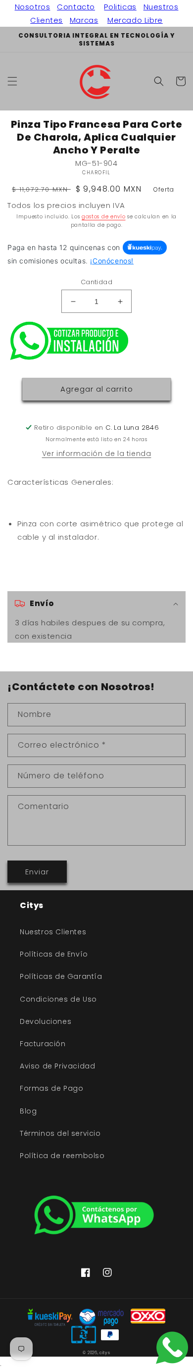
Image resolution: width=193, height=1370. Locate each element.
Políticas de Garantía (61, 976)
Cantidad (96, 282)
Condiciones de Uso (58, 999)
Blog (28, 1111)
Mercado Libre (135, 20)
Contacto (76, 6)
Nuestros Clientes (53, 932)
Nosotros (32, 6)
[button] (12, 81)
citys (104, 1353)
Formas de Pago (51, 1088)
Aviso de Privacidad (57, 1066)
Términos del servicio (60, 1133)
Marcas (84, 20)
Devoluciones (45, 1021)
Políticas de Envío (54, 954)
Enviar (37, 871)
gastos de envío (104, 216)
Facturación (43, 1044)
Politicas (120, 6)
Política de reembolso (62, 1156)
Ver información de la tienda (96, 453)
